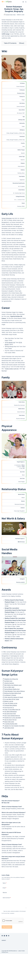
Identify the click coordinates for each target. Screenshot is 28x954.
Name (4, 883)
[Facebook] (2, 935)
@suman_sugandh (20, 582)
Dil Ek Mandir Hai (10, 342)
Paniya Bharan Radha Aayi (12, 689)
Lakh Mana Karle (9, 728)
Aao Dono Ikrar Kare (10, 713)
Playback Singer (21, 93)
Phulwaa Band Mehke (10, 705)
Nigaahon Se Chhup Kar (11, 679)
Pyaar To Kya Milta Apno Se (12, 709)
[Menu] (23, 1)
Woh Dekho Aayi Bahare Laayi (13, 685)
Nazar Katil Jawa (9, 721)
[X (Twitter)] (4, 935)
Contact (4, 940)
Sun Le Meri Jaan (9, 687)
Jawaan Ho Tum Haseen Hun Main (14, 725)
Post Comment (7, 927)
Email (4, 888)
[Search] (25, 1)
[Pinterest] (8, 935)
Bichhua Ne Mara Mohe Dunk (12, 693)
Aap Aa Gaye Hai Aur (10, 719)
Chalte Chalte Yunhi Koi (11, 368)
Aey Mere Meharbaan (10, 711)
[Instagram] (6, 935)
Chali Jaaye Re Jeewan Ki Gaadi (13, 697)
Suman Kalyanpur (7, 218)
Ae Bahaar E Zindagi (10, 695)
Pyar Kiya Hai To (9, 707)
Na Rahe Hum (8, 681)
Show (22, 43)
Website (5, 892)
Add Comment (7, 897)
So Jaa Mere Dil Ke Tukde (11, 699)
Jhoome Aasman (9, 683)
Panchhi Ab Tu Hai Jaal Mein (12, 717)
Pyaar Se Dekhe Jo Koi (10, 703)
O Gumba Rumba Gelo (10, 723)
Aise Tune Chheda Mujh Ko (12, 715)
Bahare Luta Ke (8, 701)
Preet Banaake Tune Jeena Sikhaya (14, 691)
